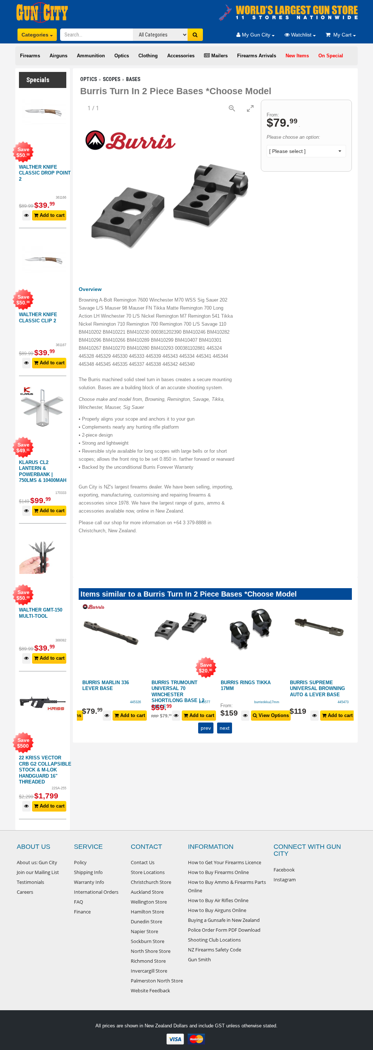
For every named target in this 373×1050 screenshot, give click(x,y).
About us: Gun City (37, 862)
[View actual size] (232, 108)
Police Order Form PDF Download (224, 930)
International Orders (96, 892)
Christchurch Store (151, 882)
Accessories (181, 55)
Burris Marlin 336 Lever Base (105, 685)
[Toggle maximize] (250, 108)
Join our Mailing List (38, 872)
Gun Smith (199, 959)
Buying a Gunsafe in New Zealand (224, 920)
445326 (135, 702)
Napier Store (144, 931)
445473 (343, 702)
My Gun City (256, 35)
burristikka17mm (266, 702)
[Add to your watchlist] (26, 215)
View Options (273, 715)
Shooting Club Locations (214, 939)
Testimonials (30, 882)
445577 (204, 702)
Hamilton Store (147, 911)
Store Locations (148, 872)
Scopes (111, 79)
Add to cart (51, 215)
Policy (80, 862)
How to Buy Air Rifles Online (218, 900)
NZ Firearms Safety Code (214, 949)
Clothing (148, 55)
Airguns (58, 55)
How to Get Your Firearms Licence (224, 862)
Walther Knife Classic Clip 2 (38, 317)
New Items (297, 55)
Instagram (285, 879)
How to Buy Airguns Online (217, 910)
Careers (25, 892)
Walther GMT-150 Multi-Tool (40, 613)
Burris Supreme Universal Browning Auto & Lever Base (317, 688)
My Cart (341, 35)
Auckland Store (147, 892)
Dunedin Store (146, 921)
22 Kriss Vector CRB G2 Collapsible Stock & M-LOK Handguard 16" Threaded (45, 770)
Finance (82, 911)
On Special (330, 55)
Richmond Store (148, 961)
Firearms (30, 55)
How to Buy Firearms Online (218, 872)
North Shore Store (150, 951)
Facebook (284, 869)
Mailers (219, 55)
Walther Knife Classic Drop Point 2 (45, 173)
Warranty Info (89, 882)
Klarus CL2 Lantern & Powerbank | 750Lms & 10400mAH (42, 471)
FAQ (78, 901)
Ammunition (91, 55)
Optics (121, 55)
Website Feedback (150, 990)
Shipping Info (88, 872)
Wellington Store (149, 901)
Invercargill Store (149, 970)
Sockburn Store (147, 941)
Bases (133, 79)
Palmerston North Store (157, 980)
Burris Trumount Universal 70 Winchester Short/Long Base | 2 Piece (178, 694)
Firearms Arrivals (256, 55)
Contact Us (142, 862)
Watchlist (301, 35)
